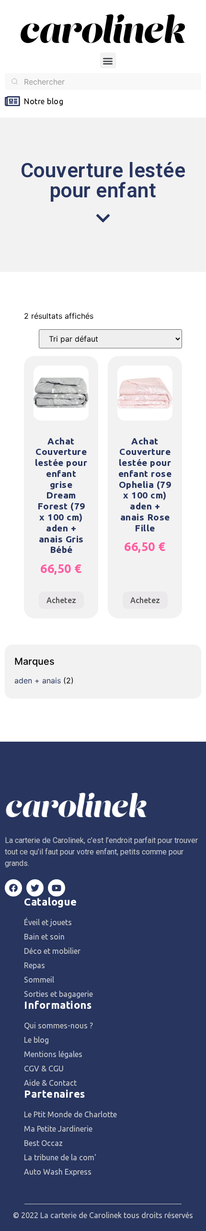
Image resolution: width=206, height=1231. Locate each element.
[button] (108, 60)
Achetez (61, 600)
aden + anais (37, 680)
